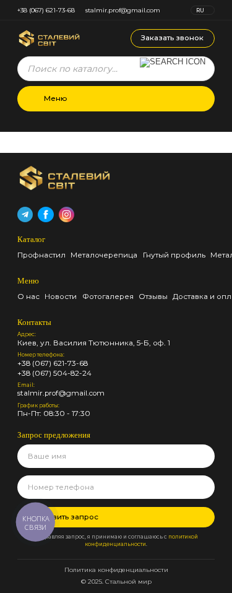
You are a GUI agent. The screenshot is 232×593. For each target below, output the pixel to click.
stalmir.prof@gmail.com (122, 10)
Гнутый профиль (174, 255)
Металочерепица (104, 255)
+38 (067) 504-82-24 (54, 374)
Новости (61, 296)
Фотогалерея (108, 296)
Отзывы (153, 296)
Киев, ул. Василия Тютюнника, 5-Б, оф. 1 (93, 343)
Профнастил (41, 255)
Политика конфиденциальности (116, 570)
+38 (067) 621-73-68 (46, 10)
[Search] (173, 68)
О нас (28, 296)
